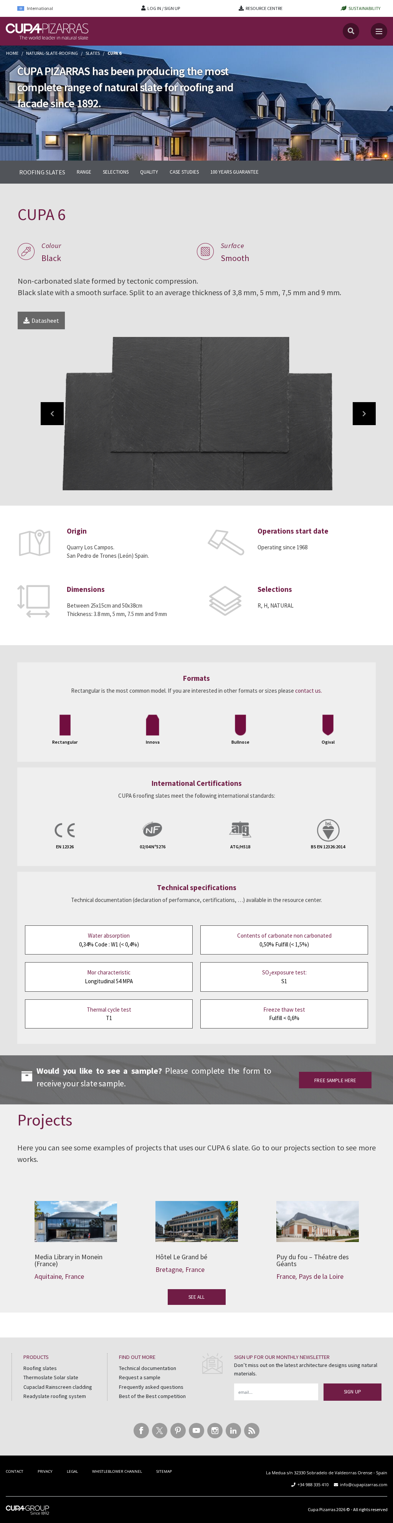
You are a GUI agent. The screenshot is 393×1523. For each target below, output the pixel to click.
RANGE (84, 172)
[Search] (351, 31)
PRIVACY (45, 1471)
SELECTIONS (116, 172)
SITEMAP (164, 1471)
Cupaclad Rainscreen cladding (57, 1386)
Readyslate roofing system (54, 1396)
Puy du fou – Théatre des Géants (312, 1260)
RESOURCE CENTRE (264, 8)
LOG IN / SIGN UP (163, 8)
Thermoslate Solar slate (50, 1377)
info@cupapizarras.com (363, 1484)
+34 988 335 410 (313, 1484)
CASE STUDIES (184, 172)
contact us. (308, 690)
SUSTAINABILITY (364, 8)
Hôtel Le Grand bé (181, 1256)
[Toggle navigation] (379, 31)
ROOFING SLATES (42, 172)
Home (12, 53)
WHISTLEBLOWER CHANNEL (117, 1471)
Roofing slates (40, 1368)
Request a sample (139, 1377)
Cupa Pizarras (321, 1509)
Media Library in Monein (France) (68, 1260)
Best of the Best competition (152, 1396)
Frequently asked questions (151, 1386)
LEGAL (72, 1471)
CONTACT (14, 1471)
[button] (52, 413)
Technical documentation (147, 1368)
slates (93, 53)
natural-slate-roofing (52, 53)
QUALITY (149, 172)
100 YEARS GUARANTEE (234, 172)
